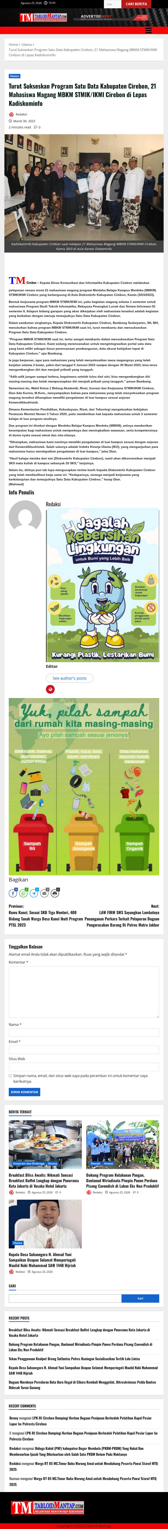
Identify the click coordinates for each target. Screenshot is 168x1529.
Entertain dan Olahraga (28, 1163)
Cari (12, 1285)
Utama (14, 76)
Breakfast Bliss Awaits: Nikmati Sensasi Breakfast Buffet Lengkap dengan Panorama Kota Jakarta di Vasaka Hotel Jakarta (44, 1180)
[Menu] (84, 30)
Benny (13, 1418)
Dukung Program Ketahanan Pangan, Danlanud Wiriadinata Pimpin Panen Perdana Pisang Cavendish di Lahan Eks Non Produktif (122, 1180)
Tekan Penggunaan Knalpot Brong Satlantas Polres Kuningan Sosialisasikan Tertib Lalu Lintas (74, 1358)
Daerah (95, 1163)
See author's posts (70, 678)
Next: (122, 915)
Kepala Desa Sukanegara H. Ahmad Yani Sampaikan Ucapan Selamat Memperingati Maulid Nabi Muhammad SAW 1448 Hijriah (42, 1259)
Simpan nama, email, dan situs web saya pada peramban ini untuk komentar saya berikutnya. (80, 1078)
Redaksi (21, 114)
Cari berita (138, 3)
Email (15, 1041)
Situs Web (17, 1058)
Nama (15, 1024)
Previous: (46, 915)
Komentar (18, 962)
